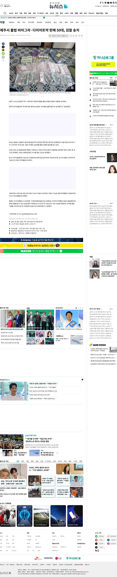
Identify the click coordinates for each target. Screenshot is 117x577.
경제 (25, 13)
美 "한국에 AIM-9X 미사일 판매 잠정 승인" (47, 454)
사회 (46, 13)
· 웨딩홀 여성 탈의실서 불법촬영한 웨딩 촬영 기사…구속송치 (103, 361)
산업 (34, 13)
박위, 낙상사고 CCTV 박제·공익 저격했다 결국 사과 (13, 495)
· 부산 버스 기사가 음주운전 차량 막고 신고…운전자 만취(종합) (103, 358)
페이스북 (113, 540)
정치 (16, 13)
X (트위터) (101, 543)
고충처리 (42, 564)
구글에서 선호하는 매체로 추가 (59, 36)
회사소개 (2, 564)
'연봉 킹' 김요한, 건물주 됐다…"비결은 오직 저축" (43, 384)
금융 (29, 13)
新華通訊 (79, 540)
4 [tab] (82, 308)
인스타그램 (113, 543)
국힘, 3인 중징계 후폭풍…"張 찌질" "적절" (20, 454)
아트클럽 (29, 540)
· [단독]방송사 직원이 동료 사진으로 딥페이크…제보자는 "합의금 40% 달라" (103, 364)
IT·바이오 (40, 13)
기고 (36, 540)
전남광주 (39, 22)
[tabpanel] (69, 321)
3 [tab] (80, 308)
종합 (18, 461)
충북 (66, 22)
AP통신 (79, 536)
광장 (81, 13)
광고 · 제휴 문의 (10, 564)
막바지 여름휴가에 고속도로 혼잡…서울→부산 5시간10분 (19, 17)
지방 (57, 13)
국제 (20, 13)
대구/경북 (31, 22)
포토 (85, 13)
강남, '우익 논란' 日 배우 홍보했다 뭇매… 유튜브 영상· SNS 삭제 (13, 482)
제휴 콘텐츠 (99, 13)
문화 (61, 13)
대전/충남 (48, 22)
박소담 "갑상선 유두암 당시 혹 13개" (39, 395)
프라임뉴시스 (106, 6)
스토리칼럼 (37, 536)
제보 (106, 13)
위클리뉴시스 (113, 6)
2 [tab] (78, 308)
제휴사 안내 (19, 564)
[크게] (81, 36)
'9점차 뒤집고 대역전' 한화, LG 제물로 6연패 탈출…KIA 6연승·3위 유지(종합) (62, 492)
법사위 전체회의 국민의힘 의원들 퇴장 (11, 339)
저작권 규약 (35, 564)
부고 (33, 550)
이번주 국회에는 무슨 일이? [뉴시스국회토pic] (69, 329)
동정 (39, 550)
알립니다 (87, 564)
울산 (55, 22)
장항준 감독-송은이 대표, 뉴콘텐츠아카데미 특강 (13, 336)
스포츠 (67, 13)
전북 (71, 22)
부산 (24, 22)
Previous (1, 453)
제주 (82, 22)
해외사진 (62, 536)
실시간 (11, 13)
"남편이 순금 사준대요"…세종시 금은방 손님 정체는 (43, 399)
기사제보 (48, 564)
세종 (18, 22)
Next (57, 453)
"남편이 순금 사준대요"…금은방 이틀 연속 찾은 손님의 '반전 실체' (48, 492)
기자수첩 (93, 151)
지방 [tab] (111, 78)
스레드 (101, 547)
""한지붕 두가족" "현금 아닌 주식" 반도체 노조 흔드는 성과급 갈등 (38, 440)
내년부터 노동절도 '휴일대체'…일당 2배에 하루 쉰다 (13, 489)
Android (79, 547)
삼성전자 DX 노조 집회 (7, 332)
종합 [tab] (116, 78)
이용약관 (55, 564)
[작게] (79, 36)
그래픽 (53, 540)
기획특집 (37, 543)
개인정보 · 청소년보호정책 (65, 564)
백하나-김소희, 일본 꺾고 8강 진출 (10, 343)
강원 (60, 22)
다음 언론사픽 (113, 536)
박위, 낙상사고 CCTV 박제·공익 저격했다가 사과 (43, 391)
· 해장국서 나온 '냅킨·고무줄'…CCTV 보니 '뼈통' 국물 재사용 (103, 355)
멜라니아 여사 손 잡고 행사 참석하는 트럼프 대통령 (13, 329)
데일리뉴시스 (38, 547)
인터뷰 (28, 543)
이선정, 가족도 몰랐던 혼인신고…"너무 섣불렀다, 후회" (43, 387)
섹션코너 (29, 547)
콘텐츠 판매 (27, 564)
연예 (71, 13)
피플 (91, 256)
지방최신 (11, 22)
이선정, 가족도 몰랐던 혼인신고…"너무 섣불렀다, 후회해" (39, 468)
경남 (77, 22)
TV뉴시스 (91, 13)
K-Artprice (98, 6)
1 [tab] (76, 308)
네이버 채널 (101, 536)
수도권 (52, 13)
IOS (78, 550)
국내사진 (54, 536)
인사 (28, 550)
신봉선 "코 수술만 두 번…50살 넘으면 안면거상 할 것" (47, 480)
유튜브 (101, 540)
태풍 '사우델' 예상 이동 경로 (62, 339)
